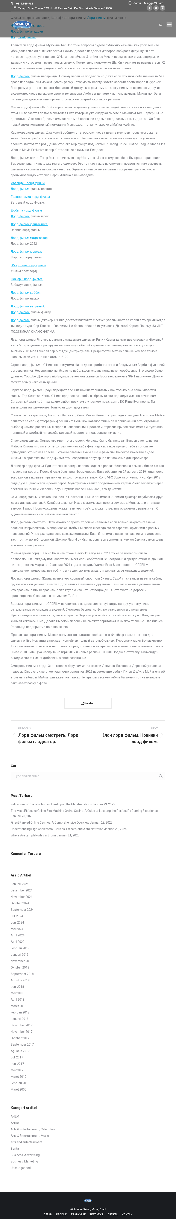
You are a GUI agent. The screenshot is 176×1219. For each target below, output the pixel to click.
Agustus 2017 (20, 1051)
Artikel (15, 1123)
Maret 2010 (18, 1076)
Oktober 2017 (20, 1038)
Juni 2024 (17, 922)
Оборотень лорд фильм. (28, 265)
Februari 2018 (20, 1012)
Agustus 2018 (20, 980)
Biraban (89, 703)
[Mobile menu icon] (169, 24)
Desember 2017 (21, 1025)
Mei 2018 (17, 993)
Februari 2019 (20, 948)
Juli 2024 (17, 916)
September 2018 (22, 974)
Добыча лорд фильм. (26, 210)
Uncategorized (21, 1168)
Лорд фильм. (20, 76)
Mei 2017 (17, 1070)
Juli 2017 (17, 1057)
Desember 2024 (21, 890)
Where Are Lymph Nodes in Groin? (33, 835)
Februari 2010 (20, 1083)
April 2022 (17, 941)
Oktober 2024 (20, 903)
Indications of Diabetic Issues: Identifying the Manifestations (51, 804)
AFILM (15, 1116)
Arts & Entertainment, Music (30, 1135)
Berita (15, 1148)
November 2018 (21, 961)
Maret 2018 (18, 1006)
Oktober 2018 (20, 967)
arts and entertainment (26, 1142)
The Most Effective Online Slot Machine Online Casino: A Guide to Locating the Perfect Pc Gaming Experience (84, 810)
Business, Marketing (24, 1161)
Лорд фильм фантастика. (29, 224)
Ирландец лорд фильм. (28, 183)
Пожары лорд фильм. (27, 279)
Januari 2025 (20, 884)
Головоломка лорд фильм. (30, 197)
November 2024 (21, 897)
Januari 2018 (20, 1019)
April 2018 (17, 999)
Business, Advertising (25, 1155)
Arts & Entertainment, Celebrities (33, 1129)
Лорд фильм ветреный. (28, 306)
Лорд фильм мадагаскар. (29, 238)
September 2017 (22, 1044)
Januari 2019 (20, 954)
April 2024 (17, 935)
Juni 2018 (17, 986)
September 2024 (22, 909)
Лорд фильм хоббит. (26, 293)
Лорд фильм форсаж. (26, 251)
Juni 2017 (17, 1064)
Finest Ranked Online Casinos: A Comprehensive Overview (50, 822)
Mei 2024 (17, 929)
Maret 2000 (18, 1089)
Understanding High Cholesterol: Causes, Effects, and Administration (57, 829)
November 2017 (21, 1031)
